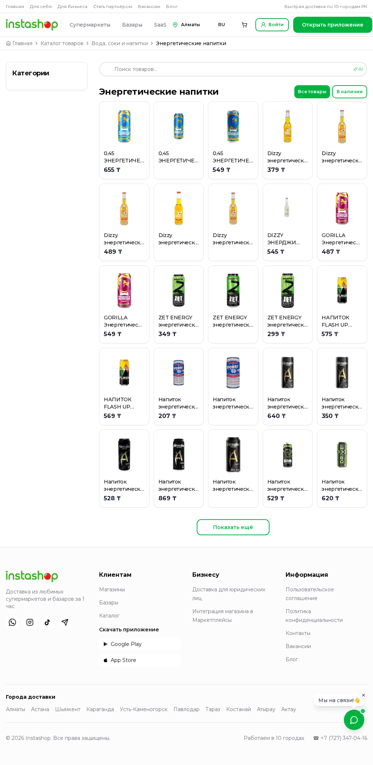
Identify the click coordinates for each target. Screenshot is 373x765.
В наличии (350, 91)
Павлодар (186, 709)
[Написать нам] (354, 720)
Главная (15, 6)
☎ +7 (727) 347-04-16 (340, 738)
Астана (40, 709)
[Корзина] (244, 24)
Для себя (41, 6)
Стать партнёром (112, 6)
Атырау (266, 709)
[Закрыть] (363, 693)
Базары (132, 24)
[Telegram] (64, 622)
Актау (288, 709)
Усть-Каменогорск (144, 709)
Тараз (212, 709)
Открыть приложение (333, 24)
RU (221, 24)
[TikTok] (47, 622)
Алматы (15, 709)
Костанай (238, 709)
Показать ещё (233, 527)
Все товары (312, 91)
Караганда (100, 709)
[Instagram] (29, 622)
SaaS (160, 24)
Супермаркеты (90, 24)
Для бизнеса (72, 6)
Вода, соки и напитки (119, 43)
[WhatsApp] (12, 622)
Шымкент (68, 709)
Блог (172, 6)
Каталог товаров (61, 43)
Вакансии (149, 6)
